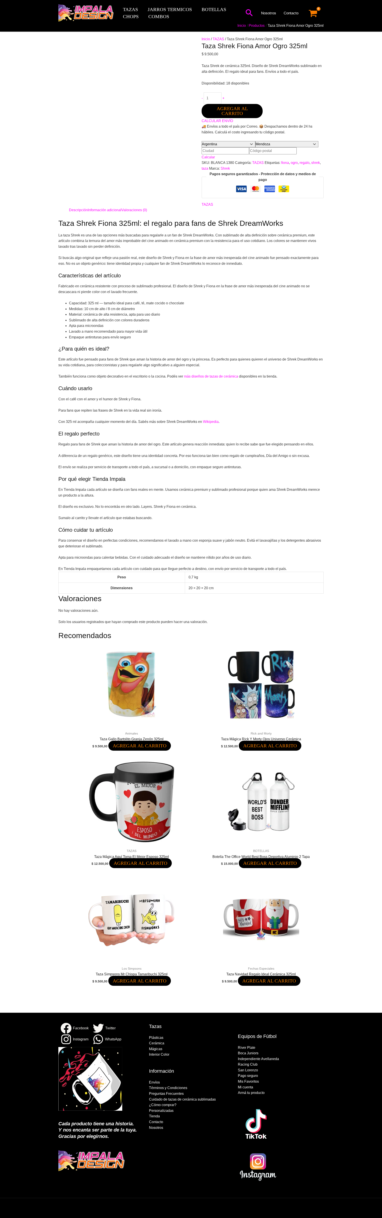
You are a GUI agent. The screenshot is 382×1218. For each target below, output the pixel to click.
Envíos (154, 1082)
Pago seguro (248, 1076)
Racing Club (248, 1064)
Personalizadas (161, 1111)
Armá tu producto (251, 1093)
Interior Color (159, 1054)
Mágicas (155, 1049)
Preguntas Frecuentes (166, 1093)
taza (205, 168)
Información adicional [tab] (104, 210)
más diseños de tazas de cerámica (211, 376)
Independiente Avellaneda (258, 1059)
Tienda (154, 1116)
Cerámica (156, 1043)
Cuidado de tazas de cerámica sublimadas (182, 1099)
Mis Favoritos (248, 1081)
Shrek (225, 168)
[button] (249, 13)
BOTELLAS (214, 9)
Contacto (291, 13)
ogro (294, 163)
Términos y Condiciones (168, 1088)
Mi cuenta (245, 1087)
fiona (285, 163)
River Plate (246, 1047)
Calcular (208, 157)
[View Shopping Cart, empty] (313, 13)
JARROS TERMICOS (170, 9)
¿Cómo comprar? (162, 1105)
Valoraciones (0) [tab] (134, 210)
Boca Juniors (248, 1053)
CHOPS (131, 16)
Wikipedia (211, 422)
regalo (304, 163)
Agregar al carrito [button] (139, 745)
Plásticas (156, 1038)
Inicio (206, 39)
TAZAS (130, 9)
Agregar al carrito (232, 111)
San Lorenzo (248, 1070)
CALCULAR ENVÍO (217, 121)
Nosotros (268, 13)
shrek (315, 163)
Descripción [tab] (78, 210)
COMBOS (158, 16)
